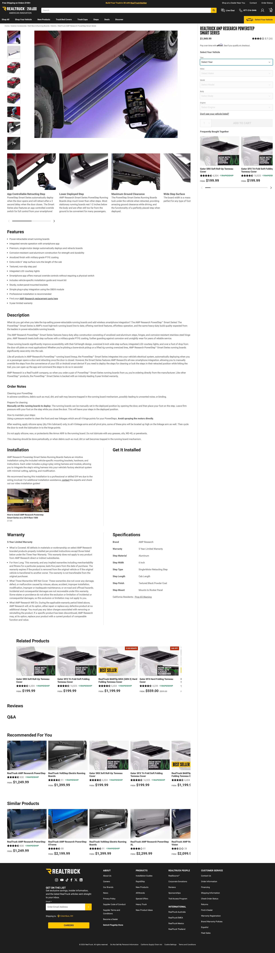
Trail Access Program (177, 898)
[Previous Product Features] (9, 221)
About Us (107, 876)
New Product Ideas (144, 910)
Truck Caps (82, 19)
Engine (202, 103)
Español (204, 927)
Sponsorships (174, 893)
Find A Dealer (207, 910)
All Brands (140, 893)
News (105, 893)
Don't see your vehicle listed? (214, 113)
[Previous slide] (202, 187)
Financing (205, 887)
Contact (253, 3)
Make (202, 69)
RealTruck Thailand (176, 929)
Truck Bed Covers (64, 19)
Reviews (172, 887)
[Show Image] (13, 37)
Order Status (267, 3)
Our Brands (108, 887)
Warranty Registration (211, 916)
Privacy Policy (109, 898)
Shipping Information (210, 893)
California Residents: (132, 597)
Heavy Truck (141, 904)
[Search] (214, 10)
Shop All (5, 19)
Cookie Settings (170, 945)
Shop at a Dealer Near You (233, 3)
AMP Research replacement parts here (38, 298)
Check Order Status (209, 898)
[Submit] (88, 906)
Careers (106, 881)
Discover (119, 19)
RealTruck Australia (177, 912)
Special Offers (142, 898)
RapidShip (140, 881)
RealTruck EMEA (175, 918)
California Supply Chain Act (151, 945)
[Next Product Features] (54, 221)
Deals (107, 19)
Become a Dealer (110, 919)
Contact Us (206, 876)
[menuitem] (5, 19)
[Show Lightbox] (106, 84)
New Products (44, 19)
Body (202, 91)
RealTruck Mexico (176, 923)
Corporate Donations (177, 881)
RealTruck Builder (138, 3)
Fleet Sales (206, 933)
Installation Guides (144, 876)
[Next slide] (271, 187)
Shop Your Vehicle (23, 19)
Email (49, 902)
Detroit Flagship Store (113, 925)
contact (65, 480)
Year (202, 58)
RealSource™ (174, 876)
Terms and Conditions (187, 945)
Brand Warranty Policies (211, 921)
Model (202, 80)
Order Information (209, 881)
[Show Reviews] (262, 38)
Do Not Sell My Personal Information (124, 945)
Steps (96, 19)
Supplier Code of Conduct (114, 904)
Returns (204, 904)
